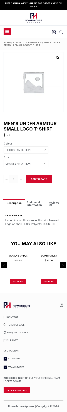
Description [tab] (14, 202)
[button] (57, 58)
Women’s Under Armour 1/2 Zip (18, 255)
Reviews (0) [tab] (53, 204)
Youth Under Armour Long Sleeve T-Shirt (48, 255)
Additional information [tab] (34, 203)
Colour (8, 143)
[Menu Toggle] (7, 31)
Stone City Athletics (27, 42)
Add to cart (39, 179)
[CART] (54, 32)
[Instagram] (61, 305)
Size (6, 157)
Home (7, 42)
